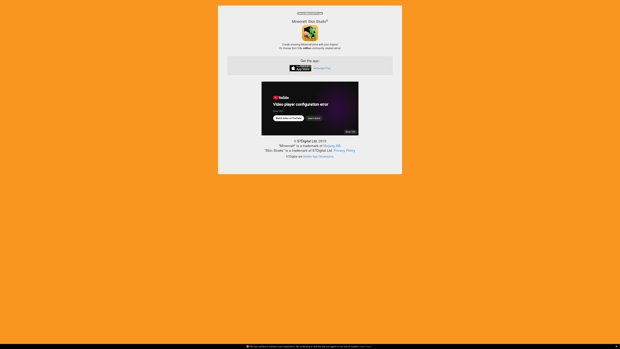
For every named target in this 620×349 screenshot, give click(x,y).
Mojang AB (331, 145)
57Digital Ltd (307, 140)
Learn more (365, 346)
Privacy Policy (344, 150)
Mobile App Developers (318, 156)
